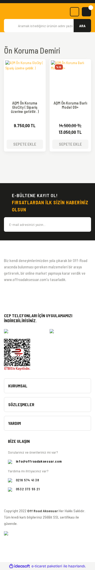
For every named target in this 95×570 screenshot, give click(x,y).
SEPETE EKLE (24, 144)
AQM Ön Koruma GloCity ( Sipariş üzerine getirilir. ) (25, 107)
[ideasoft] (19, 566)
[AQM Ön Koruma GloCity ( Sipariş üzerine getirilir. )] (24, 79)
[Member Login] (74, 11)
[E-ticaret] (46, 566)
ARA (82, 25)
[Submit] (84, 224)
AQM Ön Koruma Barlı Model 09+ (70, 105)
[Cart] (86, 11)
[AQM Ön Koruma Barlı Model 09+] (70, 79)
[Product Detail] (24, 64)
